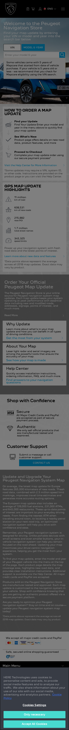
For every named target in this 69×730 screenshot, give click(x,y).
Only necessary (34, 714)
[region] (34, 698)
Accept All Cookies (34, 724)
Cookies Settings (34, 705)
